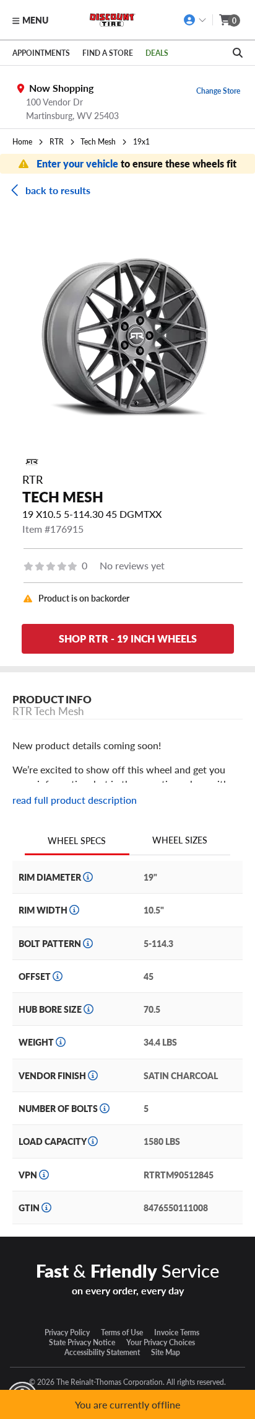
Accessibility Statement (102, 1352)
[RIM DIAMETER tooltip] (88, 877)
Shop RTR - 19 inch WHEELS (128, 638)
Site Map (165, 1352)
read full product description (74, 800)
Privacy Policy (67, 1332)
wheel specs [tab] (77, 840)
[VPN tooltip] (44, 1174)
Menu (35, 20)
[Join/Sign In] (195, 19)
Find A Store (107, 53)
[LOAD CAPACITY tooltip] (93, 1141)
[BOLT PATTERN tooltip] (88, 943)
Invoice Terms (176, 1332)
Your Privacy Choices (160, 1342)
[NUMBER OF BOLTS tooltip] (105, 1108)
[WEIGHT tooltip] (61, 1042)
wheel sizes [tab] (179, 840)
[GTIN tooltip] (46, 1207)
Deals (156, 53)
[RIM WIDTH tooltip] (74, 910)
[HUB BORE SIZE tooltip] (88, 1009)
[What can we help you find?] (238, 52)
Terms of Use (122, 1332)
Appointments (41, 53)
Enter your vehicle (79, 163)
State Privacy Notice (82, 1342)
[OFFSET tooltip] (58, 976)
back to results (57, 190)
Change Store (218, 91)
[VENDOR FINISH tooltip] (93, 1075)
